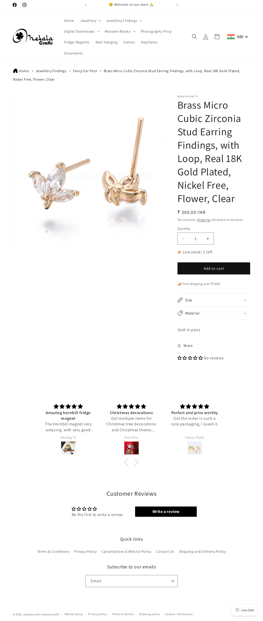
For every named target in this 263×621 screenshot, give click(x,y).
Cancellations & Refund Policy (126, 551)
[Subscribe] (171, 581)
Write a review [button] (166, 511)
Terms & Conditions (53, 551)
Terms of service (123, 614)
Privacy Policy (85, 551)
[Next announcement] (177, 5)
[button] (90, 20)
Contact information (179, 614)
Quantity (183, 228)
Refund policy (74, 614)
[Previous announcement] (85, 5)
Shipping (203, 220)
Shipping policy (149, 614)
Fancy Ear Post (85, 71)
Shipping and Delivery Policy (202, 551)
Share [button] (188, 345)
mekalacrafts (32, 614)
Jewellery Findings (51, 71)
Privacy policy (97, 614)
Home (24, 71)
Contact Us (165, 551)
